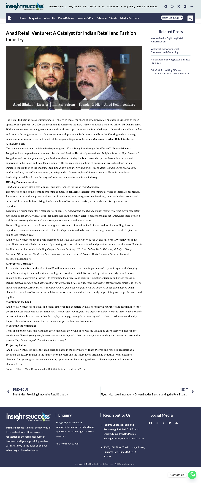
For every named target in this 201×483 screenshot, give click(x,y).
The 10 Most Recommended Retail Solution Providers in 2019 (45, 369)
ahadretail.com (14, 364)
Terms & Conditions (147, 6)
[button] (190, 18)
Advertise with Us (58, 6)
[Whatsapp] (192, 475)
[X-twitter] (179, 6)
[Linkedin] (185, 6)
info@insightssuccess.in (69, 422)
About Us (49, 18)
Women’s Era (85, 18)
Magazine (35, 18)
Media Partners (129, 18)
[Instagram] (172, 6)
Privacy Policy (127, 6)
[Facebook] (166, 6)
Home (22, 18)
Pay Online (75, 6)
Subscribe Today (91, 6)
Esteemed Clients (106, 18)
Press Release (66, 18)
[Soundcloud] (191, 6)
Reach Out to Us (110, 6)
